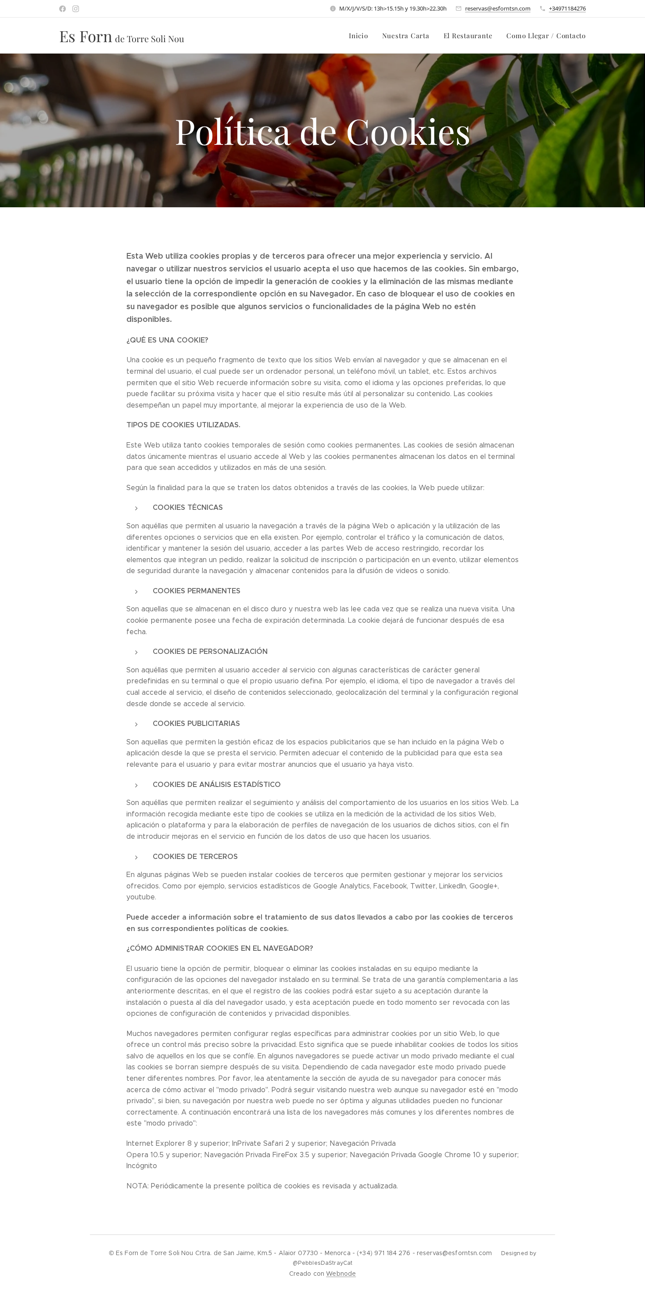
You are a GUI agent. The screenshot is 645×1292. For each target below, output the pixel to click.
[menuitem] (361, 36)
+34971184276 (567, 8)
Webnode (341, 1274)
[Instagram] (75, 8)
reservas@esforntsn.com (497, 8)
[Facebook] (62, 8)
